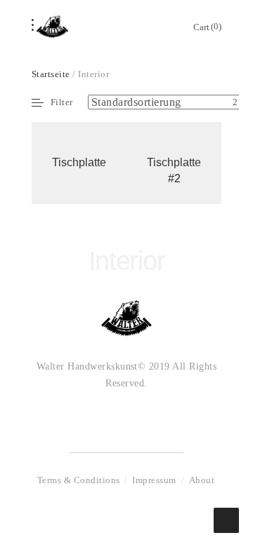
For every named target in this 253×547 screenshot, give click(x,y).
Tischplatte (79, 162)
